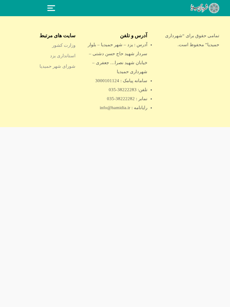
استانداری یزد (62, 55)
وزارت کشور (63, 45)
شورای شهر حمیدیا (57, 66)
